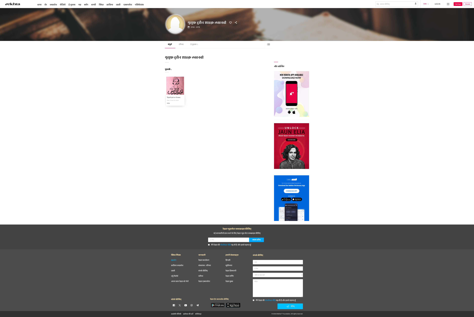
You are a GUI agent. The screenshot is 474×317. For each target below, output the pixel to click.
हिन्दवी (228, 260)
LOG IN (437, 4)
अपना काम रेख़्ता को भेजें (179, 281)
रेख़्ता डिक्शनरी (231, 271)
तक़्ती (118, 4)
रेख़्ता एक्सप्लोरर (204, 281)
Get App (458, 4)
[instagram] (192, 305)
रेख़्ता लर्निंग (230, 276)
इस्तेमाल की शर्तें (188, 314)
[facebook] (174, 305)
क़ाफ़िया (110, 4)
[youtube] (186, 305)
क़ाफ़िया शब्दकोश (177, 265)
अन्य (148, 4)
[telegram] (197, 305)
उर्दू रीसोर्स (174, 276)
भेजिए (293, 306)
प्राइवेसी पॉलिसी (176, 314)
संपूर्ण (170, 44)
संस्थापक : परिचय (204, 265)
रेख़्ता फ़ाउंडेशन (203, 260)
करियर (200, 276)
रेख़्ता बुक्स (229, 281)
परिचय (181, 44)
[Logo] (12, 4)
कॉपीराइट (198, 314)
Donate (467, 4)
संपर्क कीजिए (203, 271)
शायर (39, 4)
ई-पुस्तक (194, 44)
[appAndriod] (218, 305)
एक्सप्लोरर (127, 4)
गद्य (79, 4)
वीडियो (63, 4)
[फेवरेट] (230, 22)
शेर (45, 4)
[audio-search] (415, 3)
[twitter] (180, 305)
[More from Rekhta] (448, 4)
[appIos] (233, 305)
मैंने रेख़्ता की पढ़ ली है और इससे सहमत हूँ (231, 245)
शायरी (93, 4)
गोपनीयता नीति (225, 245)
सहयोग (173, 260)
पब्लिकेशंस (139, 4)
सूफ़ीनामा (229, 265)
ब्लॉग (86, 4)
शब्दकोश (53, 4)
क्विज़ (101, 4)
